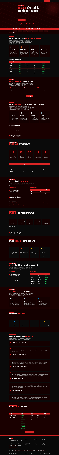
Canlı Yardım (43, 439)
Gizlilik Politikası (44, 444)
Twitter (11, 445)
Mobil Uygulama (27, 444)
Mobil (11, 32)
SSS (13, 32)
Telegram (19, 445)
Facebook (15, 447)
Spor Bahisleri (26, 439)
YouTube (11, 447)
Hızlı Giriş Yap (35, 439)
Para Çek (35, 443)
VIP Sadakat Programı (27, 443)
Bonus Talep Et (29, 19)
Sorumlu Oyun (44, 443)
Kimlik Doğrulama (36, 444)
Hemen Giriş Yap (21, 19)
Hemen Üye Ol (30, 96)
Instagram (15, 445)
